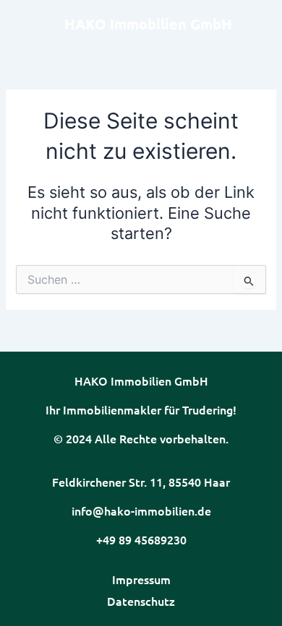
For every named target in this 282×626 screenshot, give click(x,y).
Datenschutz (141, 601)
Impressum (141, 579)
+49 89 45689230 (141, 539)
